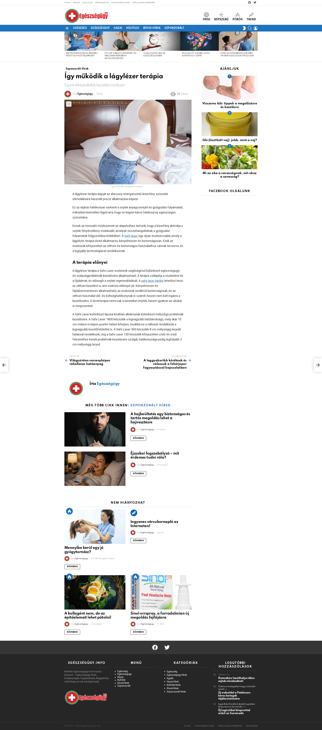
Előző (66, 46)
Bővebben (138, 438)
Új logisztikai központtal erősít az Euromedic (234, 712)
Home (67, 3)
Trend (251, 19)
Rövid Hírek (152, 28)
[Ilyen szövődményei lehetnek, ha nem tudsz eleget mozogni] (238, 41)
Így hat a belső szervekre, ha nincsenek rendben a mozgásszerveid (120, 55)
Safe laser (131, 236)
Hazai (118, 28)
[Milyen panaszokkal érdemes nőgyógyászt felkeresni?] (83, 41)
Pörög (237, 19)
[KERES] (250, 28)
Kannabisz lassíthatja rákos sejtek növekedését (236, 680)
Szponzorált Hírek (150, 405)
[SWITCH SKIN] (244, 28)
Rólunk (76, 3)
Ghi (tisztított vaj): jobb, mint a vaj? (229, 140)
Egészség (80, 28)
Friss (206, 19)
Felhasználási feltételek (143, 3)
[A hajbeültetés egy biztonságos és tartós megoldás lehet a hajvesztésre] (94, 429)
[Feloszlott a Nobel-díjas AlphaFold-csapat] (199, 41)
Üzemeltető (252, 726)
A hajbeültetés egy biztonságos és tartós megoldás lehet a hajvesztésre (160, 418)
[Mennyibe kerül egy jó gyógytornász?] (94, 527)
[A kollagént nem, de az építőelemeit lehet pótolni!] (94, 592)
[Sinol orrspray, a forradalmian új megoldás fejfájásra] (161, 592)
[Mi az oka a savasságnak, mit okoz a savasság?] (230, 157)
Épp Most (69, 511)
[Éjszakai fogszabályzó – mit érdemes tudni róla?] (94, 469)
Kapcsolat (87, 3)
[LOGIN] (256, 28)
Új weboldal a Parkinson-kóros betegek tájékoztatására (234, 695)
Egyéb (170, 678)
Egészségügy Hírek (177, 675)
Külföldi (132, 28)
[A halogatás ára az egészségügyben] (161, 41)
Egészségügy (100, 28)
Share (68, 104)
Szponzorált (174, 28)
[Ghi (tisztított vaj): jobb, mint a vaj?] (230, 124)
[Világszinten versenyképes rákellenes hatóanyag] (4, 365)
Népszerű (221, 19)
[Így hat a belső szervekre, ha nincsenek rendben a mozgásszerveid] (122, 41)
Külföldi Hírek (174, 685)
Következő (256, 46)
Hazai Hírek (173, 681)
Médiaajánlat (102, 3)
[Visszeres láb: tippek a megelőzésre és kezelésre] (230, 88)
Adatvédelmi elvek (120, 3)
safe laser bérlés (152, 280)
